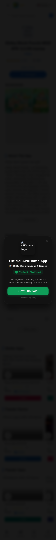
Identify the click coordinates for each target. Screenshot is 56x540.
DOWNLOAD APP (28, 291)
